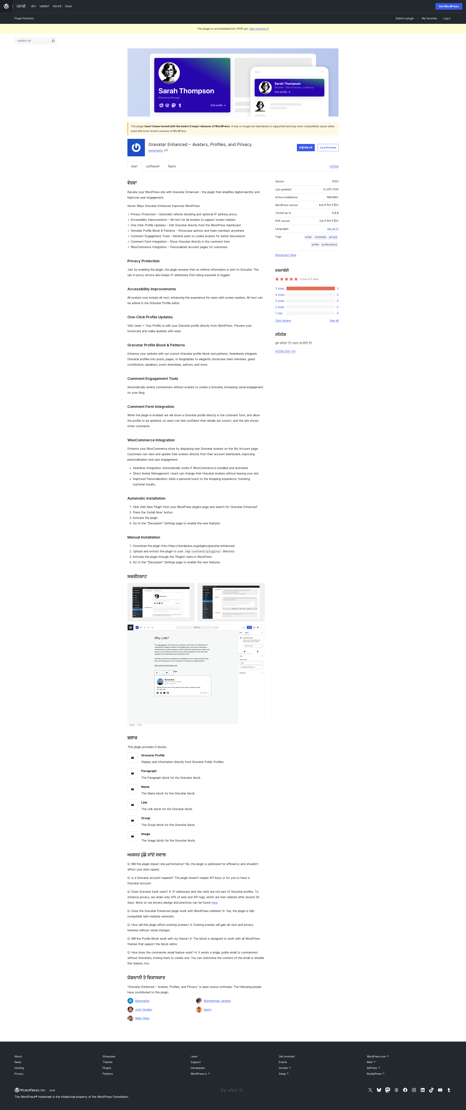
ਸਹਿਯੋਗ (334, 166)
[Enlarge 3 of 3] (260, 629)
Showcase (109, 1056)
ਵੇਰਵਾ (134, 166)
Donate (285, 1067)
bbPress (373, 1067)
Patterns (108, 1073)
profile (315, 244)
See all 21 (333, 228)
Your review (283, 320)
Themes (107, 1062)
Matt (371, 1062)
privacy (333, 237)
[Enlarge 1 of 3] (189, 588)
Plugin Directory (24, 18)
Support (196, 1062)
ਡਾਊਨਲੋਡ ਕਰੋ (305, 147)
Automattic (156, 150)
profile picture (329, 244)
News (18, 1062)
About (18, 1056)
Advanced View (285, 255)
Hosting (19, 1067)
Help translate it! (259, 28)
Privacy (19, 1073)
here (214, 902)
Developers (198, 1067)
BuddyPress (376, 1073)
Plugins (107, 1067)
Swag (284, 1073)
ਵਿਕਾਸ (172, 166)
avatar (308, 237)
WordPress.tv (200, 1073)
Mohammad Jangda (217, 1001)
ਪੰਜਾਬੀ (52, 1090)
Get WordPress (449, 6)
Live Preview (328, 147)
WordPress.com (378, 1056)
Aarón (208, 1009)
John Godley (143, 1009)
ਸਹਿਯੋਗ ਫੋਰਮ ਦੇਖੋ (285, 351)
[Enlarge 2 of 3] (260, 588)
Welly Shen (142, 1018)
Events (283, 1062)
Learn (194, 1056)
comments (320, 237)
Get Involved (287, 1056)
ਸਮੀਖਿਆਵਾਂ (153, 166)
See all (334, 320)
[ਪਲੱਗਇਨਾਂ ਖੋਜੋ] (53, 41)
